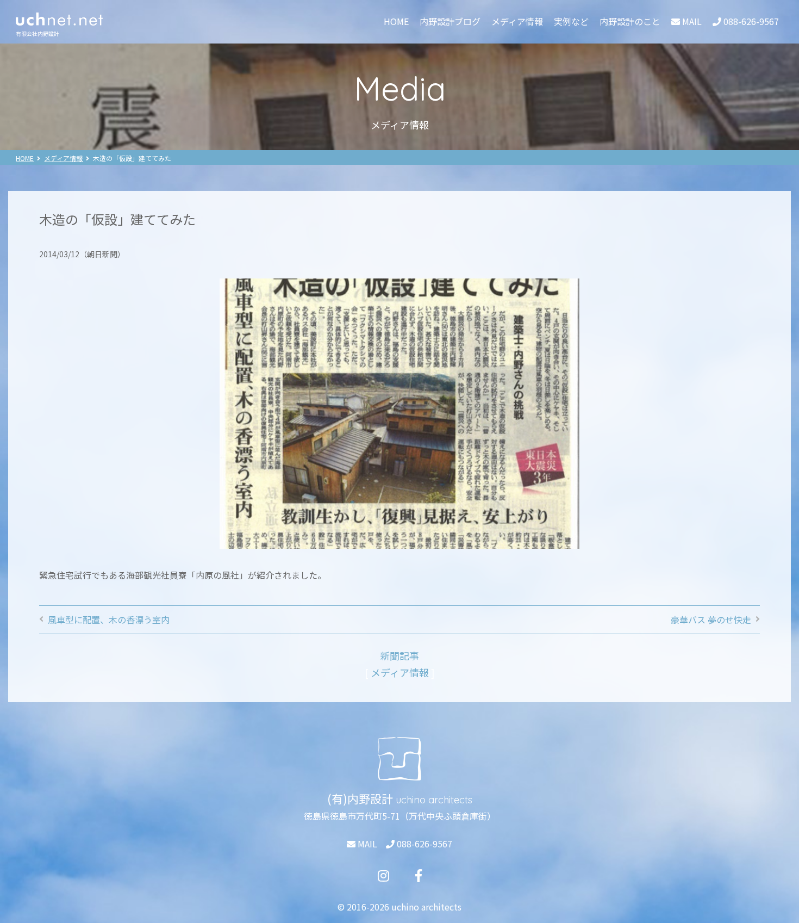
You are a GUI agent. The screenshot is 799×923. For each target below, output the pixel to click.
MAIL (366, 843)
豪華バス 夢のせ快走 (711, 619)
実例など (571, 21)
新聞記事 (399, 655)
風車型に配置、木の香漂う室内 (109, 619)
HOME (396, 21)
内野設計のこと (630, 21)
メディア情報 (517, 21)
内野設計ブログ (450, 21)
